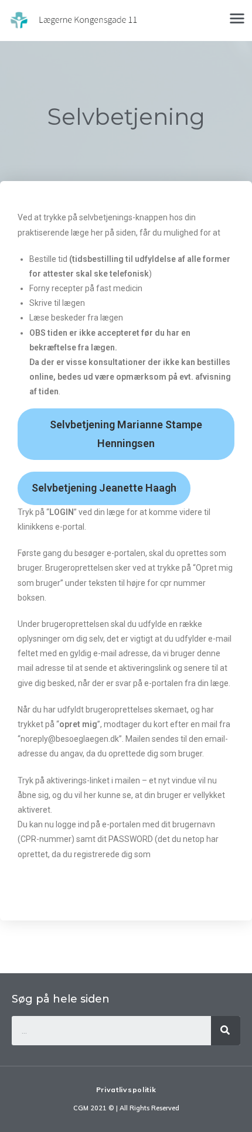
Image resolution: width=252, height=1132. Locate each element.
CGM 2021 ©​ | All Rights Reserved (126, 1108)
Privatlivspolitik (126, 1089)
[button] (238, 18)
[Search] (225, 1030)
